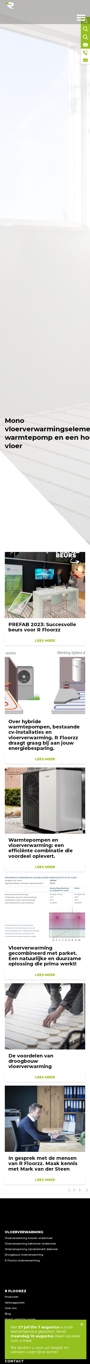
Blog (8, 1313)
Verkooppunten (15, 1302)
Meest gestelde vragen (20, 1319)
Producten (11, 1296)
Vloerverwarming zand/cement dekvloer (31, 1249)
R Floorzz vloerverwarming (22, 1260)
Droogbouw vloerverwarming (24, 1254)
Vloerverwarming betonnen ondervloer (30, 1243)
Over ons (11, 1308)
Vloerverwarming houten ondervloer (29, 1238)
